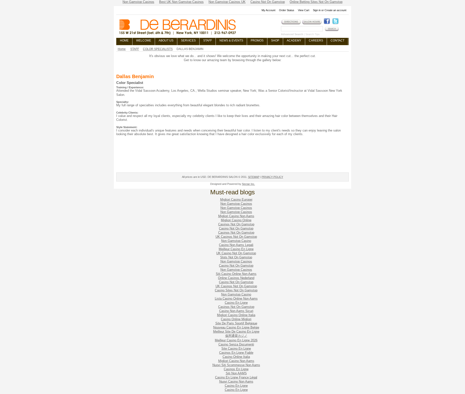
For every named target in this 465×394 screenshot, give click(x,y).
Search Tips (312, 34)
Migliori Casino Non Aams (236, 216)
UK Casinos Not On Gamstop (236, 236)
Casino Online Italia (236, 357)
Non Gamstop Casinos (236, 203)
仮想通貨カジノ (236, 335)
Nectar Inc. (248, 183)
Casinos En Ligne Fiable (236, 352)
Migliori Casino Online (236, 220)
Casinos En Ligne (236, 369)
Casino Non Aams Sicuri (236, 311)
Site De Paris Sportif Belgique (236, 323)
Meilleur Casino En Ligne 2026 (236, 340)
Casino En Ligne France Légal (236, 377)
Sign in (317, 10)
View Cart (303, 10)
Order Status (286, 10)
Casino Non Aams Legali (236, 245)
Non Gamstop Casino (236, 241)
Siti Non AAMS (236, 373)
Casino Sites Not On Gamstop (236, 290)
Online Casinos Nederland (236, 278)
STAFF (134, 49)
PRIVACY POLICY (272, 176)
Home (122, 49)
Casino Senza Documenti (236, 344)
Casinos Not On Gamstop (236, 224)
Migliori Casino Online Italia (236, 315)
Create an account (335, 10)
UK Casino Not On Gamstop (236, 253)
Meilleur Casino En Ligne (236, 249)
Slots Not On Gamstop (236, 257)
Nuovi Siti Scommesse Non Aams (236, 365)
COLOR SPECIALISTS (158, 49)
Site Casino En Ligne (236, 348)
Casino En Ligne (236, 302)
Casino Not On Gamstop (236, 228)
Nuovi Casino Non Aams (236, 381)
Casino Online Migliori (236, 319)
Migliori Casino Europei (236, 199)
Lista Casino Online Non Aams (236, 298)
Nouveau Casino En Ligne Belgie (236, 327)
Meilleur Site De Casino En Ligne (236, 331)
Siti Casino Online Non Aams (236, 274)
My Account (268, 10)
